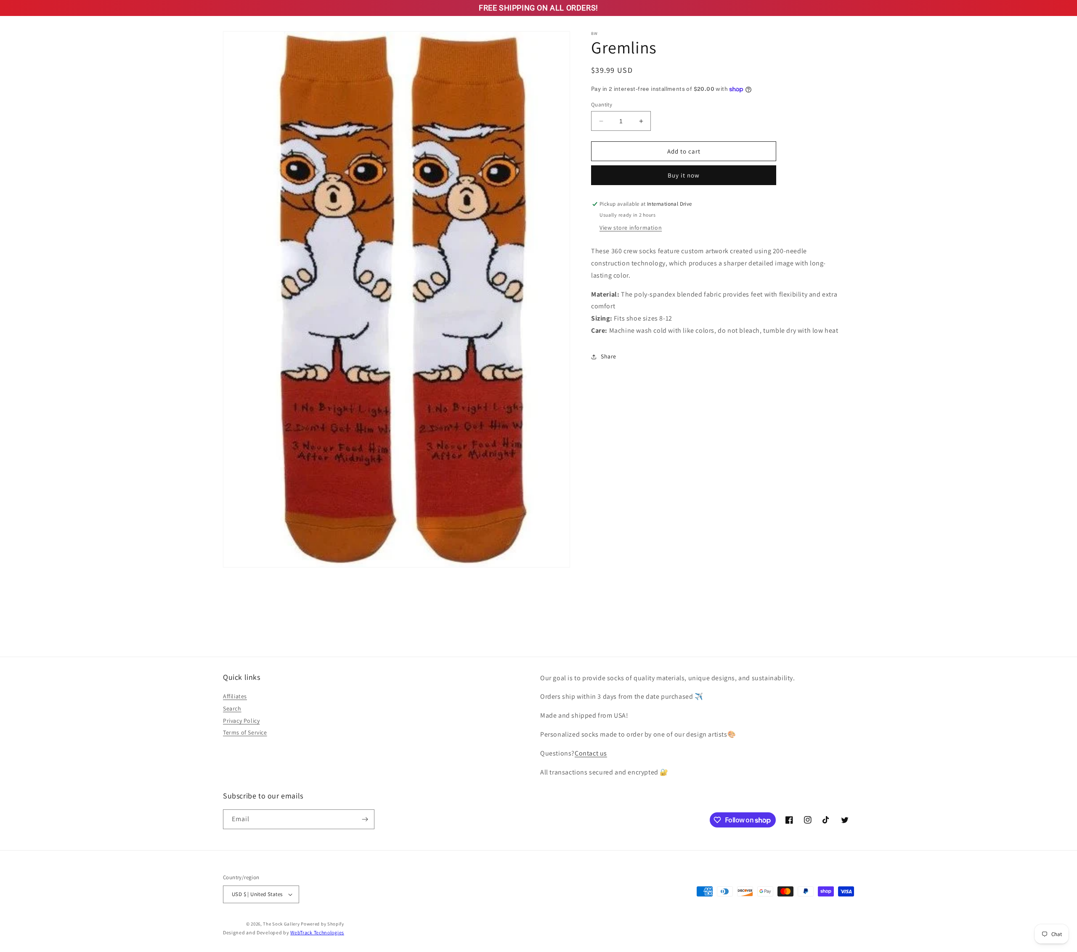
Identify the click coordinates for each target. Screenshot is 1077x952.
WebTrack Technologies (317, 932)
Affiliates (235, 696)
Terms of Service (245, 732)
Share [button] (608, 356)
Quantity (601, 104)
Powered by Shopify (322, 924)
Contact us (591, 753)
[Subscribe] (364, 819)
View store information (631, 227)
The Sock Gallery (281, 924)
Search (232, 708)
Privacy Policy (241, 720)
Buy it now (684, 176)
